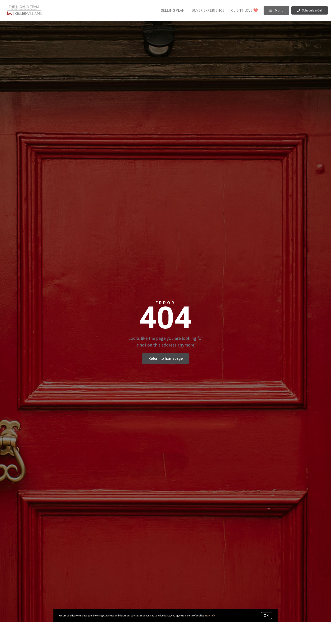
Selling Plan (173, 10)
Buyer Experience (208, 10)
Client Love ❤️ (244, 10)
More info (210, 615)
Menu (278, 10)
